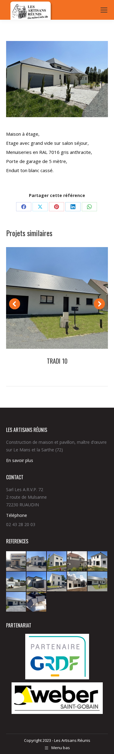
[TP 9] (16, 561)
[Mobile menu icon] (104, 10)
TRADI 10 (57, 360)
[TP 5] (98, 561)
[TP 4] (16, 582)
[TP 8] (36, 561)
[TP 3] (36, 582)
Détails (57, 298)
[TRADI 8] (36, 602)
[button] (14, 303)
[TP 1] (77, 582)
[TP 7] (57, 561)
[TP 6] (77, 561)
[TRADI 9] (16, 602)
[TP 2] (57, 582)
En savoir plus (19, 460)
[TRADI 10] (98, 582)
